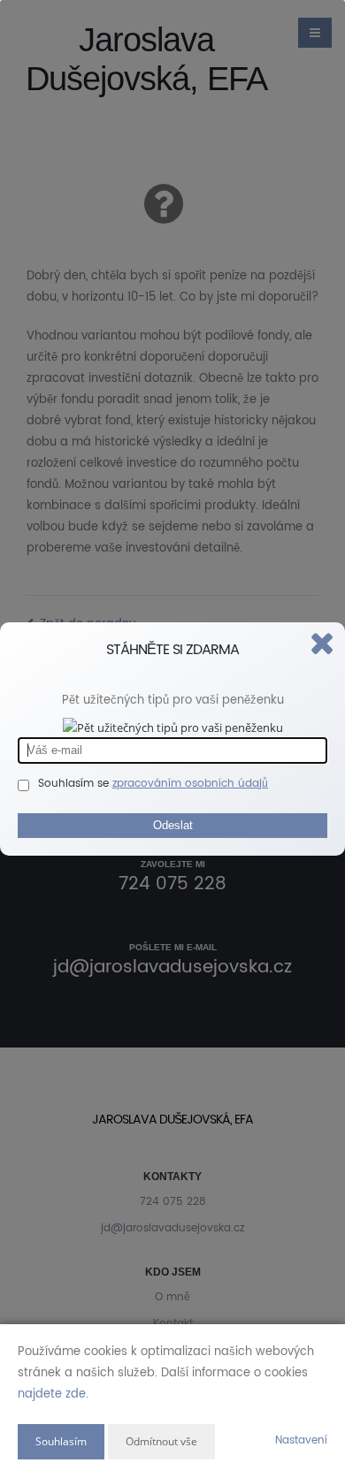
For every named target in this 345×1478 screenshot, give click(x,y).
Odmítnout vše (161, 1441)
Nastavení (301, 1440)
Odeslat (173, 824)
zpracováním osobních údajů (190, 782)
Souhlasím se (75, 782)
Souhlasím (61, 1441)
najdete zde (52, 1394)
